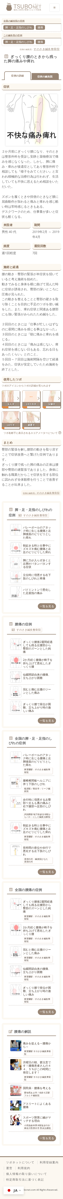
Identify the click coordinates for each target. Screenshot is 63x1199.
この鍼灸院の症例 (13, 35)
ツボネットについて (20, 1162)
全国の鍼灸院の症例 (14, 20)
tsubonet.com (28, 1189)
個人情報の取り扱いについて (26, 1174)
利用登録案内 (49, 1162)
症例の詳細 (17, 75)
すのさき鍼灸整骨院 (46, 49)
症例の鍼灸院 (44, 76)
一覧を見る (47, 606)
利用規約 (24, 1168)
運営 (9, 1168)
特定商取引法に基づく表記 (25, 1179)
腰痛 (40, 27)
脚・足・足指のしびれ (18, 27)
